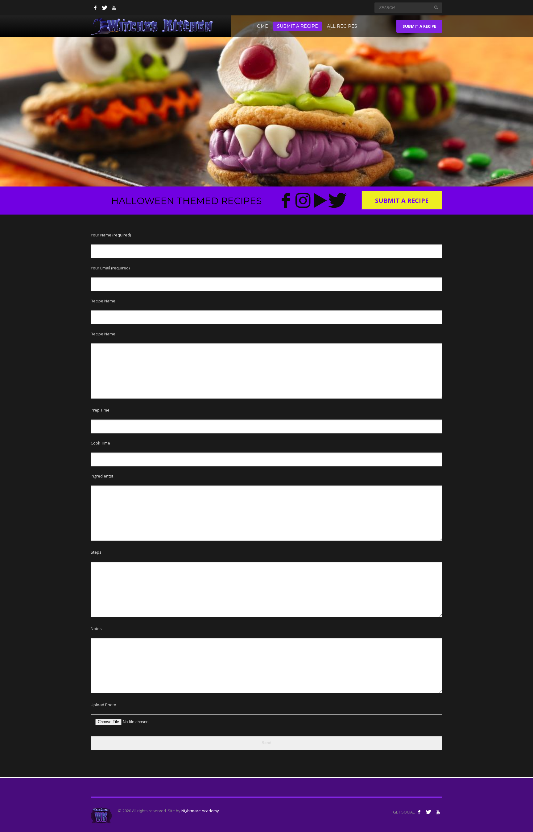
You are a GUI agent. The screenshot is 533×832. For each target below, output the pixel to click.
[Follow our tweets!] (428, 812)
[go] (436, 7)
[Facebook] (95, 7)
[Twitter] (104, 7)
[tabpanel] (266, 93)
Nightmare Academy (200, 811)
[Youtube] (113, 7)
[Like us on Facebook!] (419, 812)
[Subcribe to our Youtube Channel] (437, 812)
